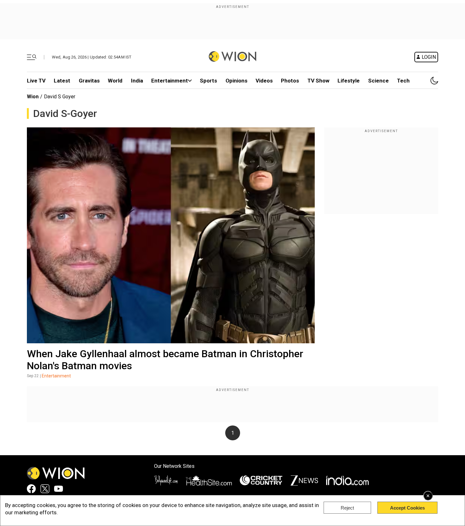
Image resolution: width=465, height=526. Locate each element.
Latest (62, 80)
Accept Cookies (407, 508)
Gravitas (89, 80)
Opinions (236, 80)
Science (378, 80)
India (137, 80)
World (115, 80)
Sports (208, 80)
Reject (347, 508)
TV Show (318, 80)
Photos (290, 80)
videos (264, 80)
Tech (403, 80)
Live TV (36, 80)
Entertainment (169, 80)
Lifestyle (349, 80)
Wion (33, 97)
